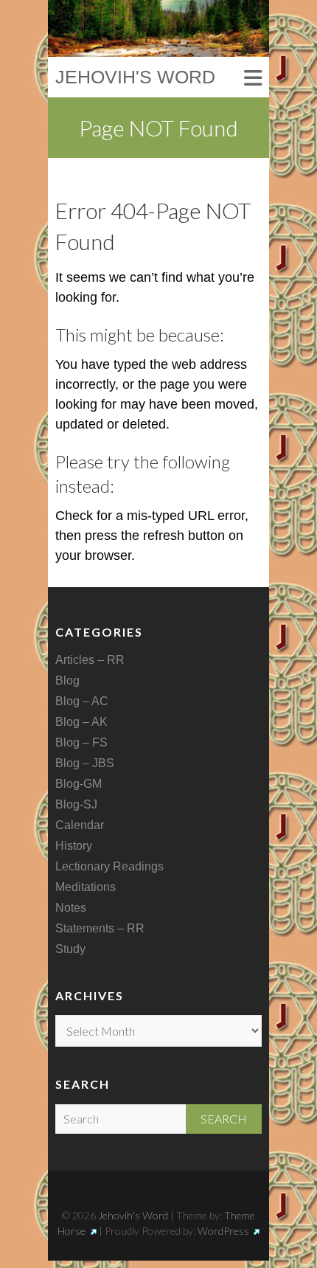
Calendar (79, 825)
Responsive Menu (253, 78)
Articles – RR (90, 660)
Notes (70, 907)
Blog (67, 680)
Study (70, 949)
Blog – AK (81, 722)
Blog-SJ (76, 804)
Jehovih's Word (135, 76)
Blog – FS (81, 742)
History (73, 845)
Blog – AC (81, 701)
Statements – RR (99, 928)
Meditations (85, 887)
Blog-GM (78, 783)
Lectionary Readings (109, 866)
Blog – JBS (84, 763)
